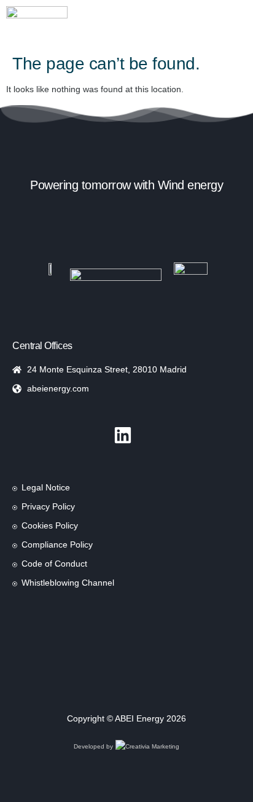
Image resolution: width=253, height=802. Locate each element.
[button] (90, 25)
